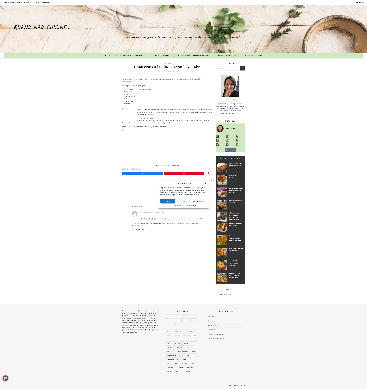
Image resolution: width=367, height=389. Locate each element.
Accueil (6, 2)
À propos (13, 2)
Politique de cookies (175, 206)
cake (193, 320)
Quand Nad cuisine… (42, 28)
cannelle (169, 324)
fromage (186, 336)
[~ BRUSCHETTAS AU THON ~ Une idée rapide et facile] (217, 144)
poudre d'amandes (173, 355)
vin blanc (179, 371)
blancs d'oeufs (190, 316)
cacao (186, 320)
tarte (192, 363)
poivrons (189, 348)
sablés (184, 363)
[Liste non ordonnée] (154, 219)
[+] (168, 219)
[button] (206, 183)
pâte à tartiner (172, 363)
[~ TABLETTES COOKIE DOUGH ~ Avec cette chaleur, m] (237, 140)
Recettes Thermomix (181, 55)
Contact (20, 2)
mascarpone (190, 340)
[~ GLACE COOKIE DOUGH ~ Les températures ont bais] (217, 140)
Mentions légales (213, 325)
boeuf (168, 320)
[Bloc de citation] (157, 219)
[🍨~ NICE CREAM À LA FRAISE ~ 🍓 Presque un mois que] (227, 144)
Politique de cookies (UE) (41, 2)
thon (181, 367)
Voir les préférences (199, 201)
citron (169, 332)
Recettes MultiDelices (202, 55)
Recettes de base (247, 55)
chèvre (194, 328)
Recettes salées (122, 55)
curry (168, 336)
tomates (189, 367)
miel (168, 344)
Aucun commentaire (172, 71)
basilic (178, 316)
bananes (169, 316)
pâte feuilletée (172, 359)
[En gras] (141, 219)
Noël (260, 55)
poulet (186, 355)
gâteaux (169, 340)
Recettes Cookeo (162, 55)
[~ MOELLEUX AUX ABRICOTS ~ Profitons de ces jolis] (217, 136)
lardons (179, 340)
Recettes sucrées (141, 55)
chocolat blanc (172, 328)
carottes (180, 324)
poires (179, 348)
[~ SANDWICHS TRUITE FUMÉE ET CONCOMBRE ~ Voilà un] (237, 144)
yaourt (189, 371)
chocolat (191, 324)
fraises (177, 336)
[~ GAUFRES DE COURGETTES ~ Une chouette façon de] (227, 140)
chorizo (185, 328)
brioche (177, 320)
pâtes (184, 359)
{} (165, 219)
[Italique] (144, 219)
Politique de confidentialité (189, 206)
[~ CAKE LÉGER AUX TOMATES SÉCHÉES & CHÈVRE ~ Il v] (227, 136)
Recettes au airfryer (227, 55)
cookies (178, 332)
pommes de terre (182, 351)
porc (194, 351)
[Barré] (149, 219)
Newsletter (28, 2)
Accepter (168, 201)
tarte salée (170, 367)
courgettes (189, 332)
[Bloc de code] (160, 219)
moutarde (187, 344)
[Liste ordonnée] (152, 219)
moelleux (176, 344)
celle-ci (136, 89)
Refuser (183, 201)
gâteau (196, 336)
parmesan (170, 348)
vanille (169, 371)
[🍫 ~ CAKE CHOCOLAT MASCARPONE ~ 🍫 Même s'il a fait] (237, 136)
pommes (169, 351)
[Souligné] (146, 219)
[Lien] (163, 219)
